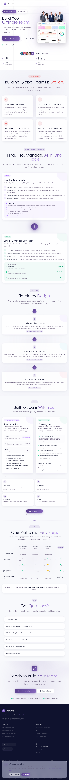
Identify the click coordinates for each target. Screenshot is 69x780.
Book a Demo (30, 38)
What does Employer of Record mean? (18, 633)
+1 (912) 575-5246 (43, 746)
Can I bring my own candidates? (16, 640)
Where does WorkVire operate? (16, 647)
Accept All (26, 774)
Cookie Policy (51, 768)
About (37, 730)
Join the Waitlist (12, 38)
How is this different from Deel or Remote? (19, 626)
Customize (16, 774)
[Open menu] (63, 3)
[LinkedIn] (37, 752)
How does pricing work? (13, 653)
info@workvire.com (43, 744)
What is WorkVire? (11, 619)
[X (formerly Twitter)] (39, 752)
